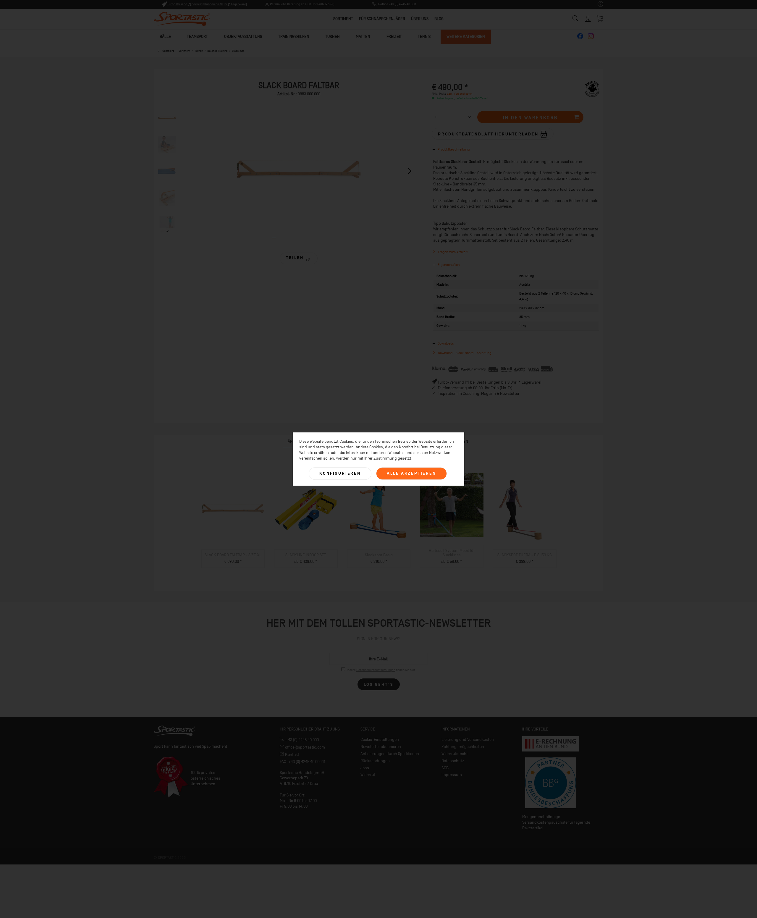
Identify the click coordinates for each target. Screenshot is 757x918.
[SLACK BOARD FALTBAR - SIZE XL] (233, 510)
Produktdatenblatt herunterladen (489, 134)
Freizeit (394, 36)
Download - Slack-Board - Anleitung (464, 353)
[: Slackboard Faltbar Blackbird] (167, 118)
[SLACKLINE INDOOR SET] (306, 510)
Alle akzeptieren (411, 473)
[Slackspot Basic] (379, 510)
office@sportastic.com (304, 747)
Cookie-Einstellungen (379, 739)
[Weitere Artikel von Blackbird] (592, 91)
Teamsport (197, 36)
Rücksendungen (375, 761)
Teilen (295, 257)
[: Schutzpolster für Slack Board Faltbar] (167, 171)
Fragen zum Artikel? (452, 252)
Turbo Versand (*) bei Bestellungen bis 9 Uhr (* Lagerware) (207, 4)
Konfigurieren (339, 473)
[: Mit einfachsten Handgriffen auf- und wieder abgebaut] (167, 144)
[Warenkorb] (600, 18)
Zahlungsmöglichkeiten (462, 746)
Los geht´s (379, 684)
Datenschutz (452, 761)
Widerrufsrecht (454, 753)
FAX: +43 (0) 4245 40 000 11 (302, 761)
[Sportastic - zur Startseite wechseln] (182, 19)
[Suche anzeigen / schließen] (575, 17)
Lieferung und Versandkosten (467, 739)
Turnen (332, 36)
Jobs (364, 768)
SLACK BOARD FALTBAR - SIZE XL (233, 555)
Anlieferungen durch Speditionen (389, 753)
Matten (363, 36)
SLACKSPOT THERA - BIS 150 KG (524, 555)
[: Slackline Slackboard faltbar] (167, 224)
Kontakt (291, 754)
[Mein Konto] (588, 17)
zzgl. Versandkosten (459, 94)
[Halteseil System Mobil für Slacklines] (451, 505)
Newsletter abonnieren (380, 746)
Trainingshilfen (293, 36)
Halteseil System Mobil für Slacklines (452, 552)
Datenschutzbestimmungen (375, 670)
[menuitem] (597, 4)
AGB (445, 768)
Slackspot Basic (379, 555)
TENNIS (424, 36)
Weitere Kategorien (466, 36)
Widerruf (367, 774)
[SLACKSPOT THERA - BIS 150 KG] (525, 510)
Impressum (451, 774)
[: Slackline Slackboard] (167, 198)
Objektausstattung (243, 36)
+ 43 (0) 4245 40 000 (301, 740)
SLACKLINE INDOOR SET (305, 555)
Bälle (165, 36)
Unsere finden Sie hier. (381, 670)
